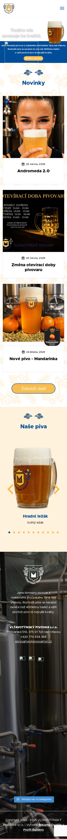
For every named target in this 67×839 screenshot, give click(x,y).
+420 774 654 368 (34, 636)
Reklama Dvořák (50, 824)
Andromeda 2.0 (33, 171)
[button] (9, 532)
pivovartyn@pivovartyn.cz (33, 641)
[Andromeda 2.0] (33, 126)
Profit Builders (33, 829)
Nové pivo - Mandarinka (33, 359)
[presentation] (10, 489)
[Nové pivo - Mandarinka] (33, 314)
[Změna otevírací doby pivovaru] (33, 220)
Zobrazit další (33, 389)
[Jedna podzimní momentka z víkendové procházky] (33, 764)
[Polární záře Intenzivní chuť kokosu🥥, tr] (33, 704)
